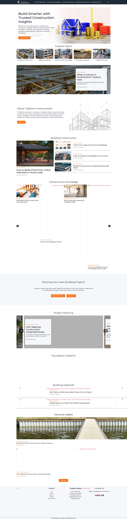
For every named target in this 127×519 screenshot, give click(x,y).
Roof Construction (40, 2)
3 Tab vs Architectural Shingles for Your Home (90, 156)
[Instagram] (103, 495)
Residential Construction (83, 2)
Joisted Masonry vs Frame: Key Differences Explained (70, 403)
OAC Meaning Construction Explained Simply (33, 474)
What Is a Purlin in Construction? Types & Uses (88, 77)
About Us (51, 495)
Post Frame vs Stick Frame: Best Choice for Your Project (71, 392)
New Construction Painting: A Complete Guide (50, 201)
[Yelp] (97, 495)
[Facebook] (95, 495)
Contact (52, 496)
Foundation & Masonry (68, 2)
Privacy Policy (51, 498)
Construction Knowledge (63, 60)
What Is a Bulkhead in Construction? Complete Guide (37, 328)
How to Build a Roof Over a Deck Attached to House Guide (33, 171)
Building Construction (25, 60)
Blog (51, 493)
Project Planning (102, 60)
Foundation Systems (83, 60)
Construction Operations (54, 2)
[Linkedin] (101, 495)
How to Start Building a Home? (27, 242)
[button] (17, 226)
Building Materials (44, 60)
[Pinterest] (99, 495)
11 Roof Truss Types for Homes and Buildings (90, 145)
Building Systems (96, 2)
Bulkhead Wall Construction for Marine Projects (34, 443)
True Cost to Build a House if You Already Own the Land (74, 268)
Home (51, 491)
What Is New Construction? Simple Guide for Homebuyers (98, 201)
